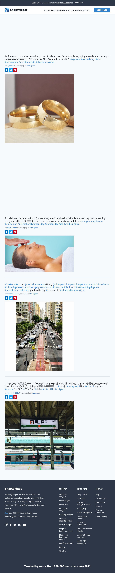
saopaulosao (12, 294)
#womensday (51, 223)
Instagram (31, 66)
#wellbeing (69, 223)
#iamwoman (11, 223)
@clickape (58, 284)
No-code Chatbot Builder (84, 529)
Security (98, 506)
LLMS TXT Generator (81, 542)
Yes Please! (102, 10)
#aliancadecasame (45, 61)
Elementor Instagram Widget (63, 537)
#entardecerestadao (15, 290)
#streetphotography (31, 287)
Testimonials (100, 498)
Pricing (62, 547)
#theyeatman (88, 221)
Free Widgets (64, 500)
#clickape (68, 284)
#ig (27, 290)
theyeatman (12, 228)
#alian (90, 59)
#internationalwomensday (31, 223)
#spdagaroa (93, 287)
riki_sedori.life (13, 393)
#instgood (60, 389)
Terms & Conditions (100, 511)
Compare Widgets (63, 495)
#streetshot (59, 287)
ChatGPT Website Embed (65, 519)
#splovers (70, 287)
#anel (98, 59)
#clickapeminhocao (83, 284)
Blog (97, 494)
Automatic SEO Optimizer (83, 536)
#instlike (50, 389)
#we (77, 223)
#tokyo (88, 386)
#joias (83, 59)
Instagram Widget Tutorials (84, 503)
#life (43, 389)
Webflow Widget (66, 543)
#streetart (47, 287)
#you (82, 290)
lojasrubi (10, 66)
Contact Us (100, 502)
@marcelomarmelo (34, 284)
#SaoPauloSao (12, 284)
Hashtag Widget (66, 514)
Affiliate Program (84, 512)
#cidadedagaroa (13, 287)
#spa (61, 223)
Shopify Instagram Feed (66, 529)
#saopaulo (81, 287)
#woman (99, 221)
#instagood (72, 386)
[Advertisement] (57, 33)
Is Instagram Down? (82, 517)
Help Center (82, 494)
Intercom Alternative (82, 523)
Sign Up (62, 551)
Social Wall (63, 504)
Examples (81, 498)
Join (6, 513)
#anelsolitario (12, 61)
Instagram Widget (63, 509)
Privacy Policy (101, 516)
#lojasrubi (75, 59)
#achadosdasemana (70, 290)
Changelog (81, 508)
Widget (18, 9)
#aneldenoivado (27, 61)
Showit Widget (65, 524)
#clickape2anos (101, 284)
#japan (8, 389)
